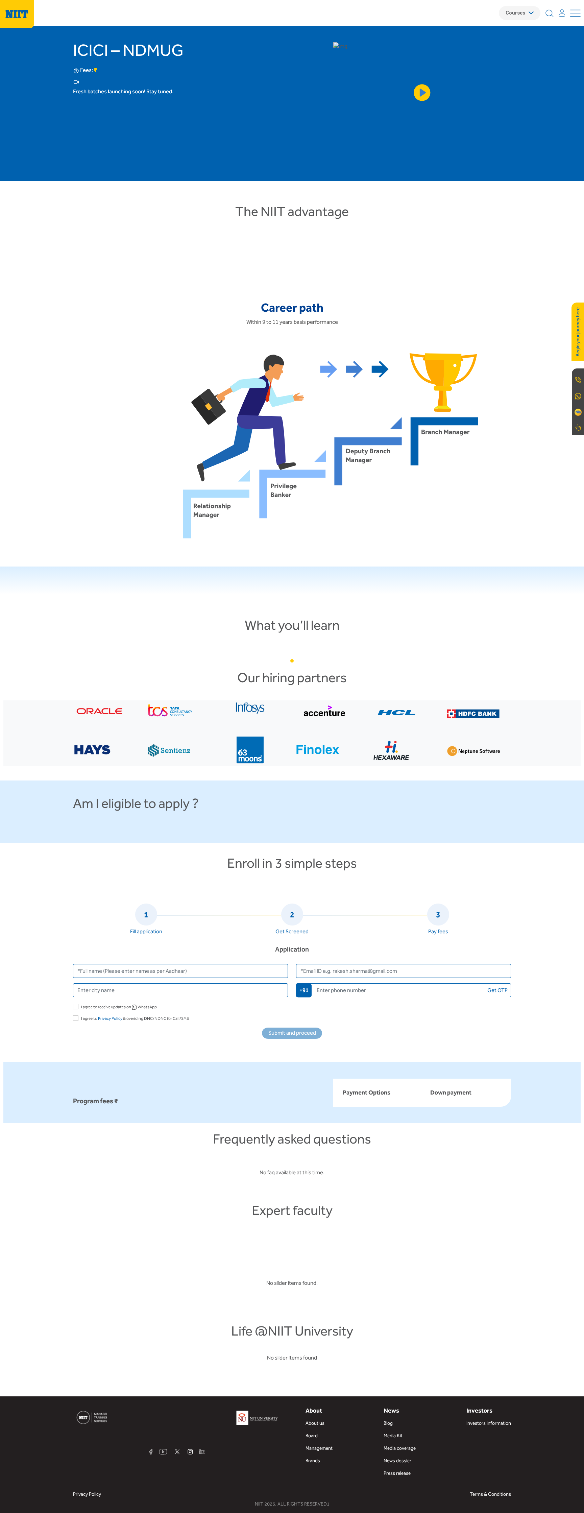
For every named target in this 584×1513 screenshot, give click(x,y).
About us (315, 1423)
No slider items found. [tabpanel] (292, 1283)
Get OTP (497, 990)
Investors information (488, 1423)
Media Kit (393, 1436)
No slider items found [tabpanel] (292, 1357)
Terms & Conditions (490, 1494)
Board (312, 1436)
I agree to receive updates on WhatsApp (119, 1007)
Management (319, 1448)
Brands (313, 1461)
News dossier (397, 1461)
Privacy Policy (110, 1018)
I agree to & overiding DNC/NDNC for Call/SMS (135, 1018)
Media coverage (400, 1448)
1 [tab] (292, 661)
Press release (397, 1473)
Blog (388, 1423)
